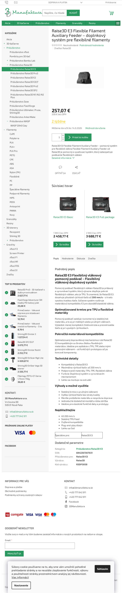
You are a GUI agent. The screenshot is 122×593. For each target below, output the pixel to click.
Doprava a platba (57, 2)
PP (11, 185)
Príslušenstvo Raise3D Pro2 (24, 86)
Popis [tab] (56, 258)
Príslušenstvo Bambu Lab (22, 60)
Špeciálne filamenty (20, 189)
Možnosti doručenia (95, 128)
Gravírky (11, 244)
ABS (12, 163)
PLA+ (12, 146)
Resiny (10, 223)
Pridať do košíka (80, 137)
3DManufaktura (77, 506)
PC (11, 180)
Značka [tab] (91, 258)
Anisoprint (15, 206)
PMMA (13, 210)
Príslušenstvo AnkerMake (22, 117)
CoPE (12, 134)
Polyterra (14, 138)
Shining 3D (15, 236)
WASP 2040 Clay (18, 125)
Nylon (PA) (15, 172)
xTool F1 (13, 257)
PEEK (12, 202)
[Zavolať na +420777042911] (9, 2)
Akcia (9, 39)
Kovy (12, 214)
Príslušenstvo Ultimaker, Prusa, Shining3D (25, 111)
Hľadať (73, 12)
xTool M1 (14, 261)
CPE (12, 159)
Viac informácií (20, 577)
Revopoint (15, 232)
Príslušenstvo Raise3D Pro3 (24, 73)
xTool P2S (14, 266)
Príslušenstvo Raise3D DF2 (23, 90)
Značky (10, 274)
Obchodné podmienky (16, 491)
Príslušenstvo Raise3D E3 (23, 69)
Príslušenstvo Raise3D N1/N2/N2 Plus (27, 96)
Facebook (74, 501)
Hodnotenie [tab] (68, 258)
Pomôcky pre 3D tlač (20, 56)
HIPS (12, 197)
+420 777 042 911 (18, 416)
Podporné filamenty (20, 193)
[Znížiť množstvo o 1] (63, 139)
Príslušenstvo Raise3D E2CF (24, 81)
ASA (12, 168)
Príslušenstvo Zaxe (19, 101)
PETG (12, 155)
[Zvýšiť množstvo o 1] (63, 135)
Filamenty (12, 129)
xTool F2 (14, 249)
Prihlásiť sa (14, 553)
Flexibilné (14, 176)
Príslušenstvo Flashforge (22, 105)
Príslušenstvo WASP (20, 121)
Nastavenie (21, 585)
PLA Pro (13, 151)
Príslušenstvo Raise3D (21, 65)
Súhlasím (102, 568)
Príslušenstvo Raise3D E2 (23, 77)
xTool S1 (13, 270)
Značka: (62, 48)
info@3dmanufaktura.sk (22, 411)
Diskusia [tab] (81, 258)
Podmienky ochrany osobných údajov (23, 495)
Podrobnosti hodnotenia (92, 45)
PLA (12, 142)
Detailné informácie (61, 158)
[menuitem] (8, 23)
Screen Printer (17, 253)
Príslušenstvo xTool (19, 52)
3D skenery (12, 227)
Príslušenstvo (13, 47)
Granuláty (12, 219)
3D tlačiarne (13, 43)
